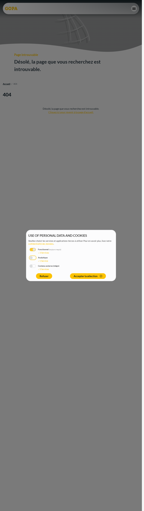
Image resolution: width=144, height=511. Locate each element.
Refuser (44, 276)
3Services (43, 252)
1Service (43, 261)
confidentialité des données (41, 244)
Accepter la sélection (85, 276)
